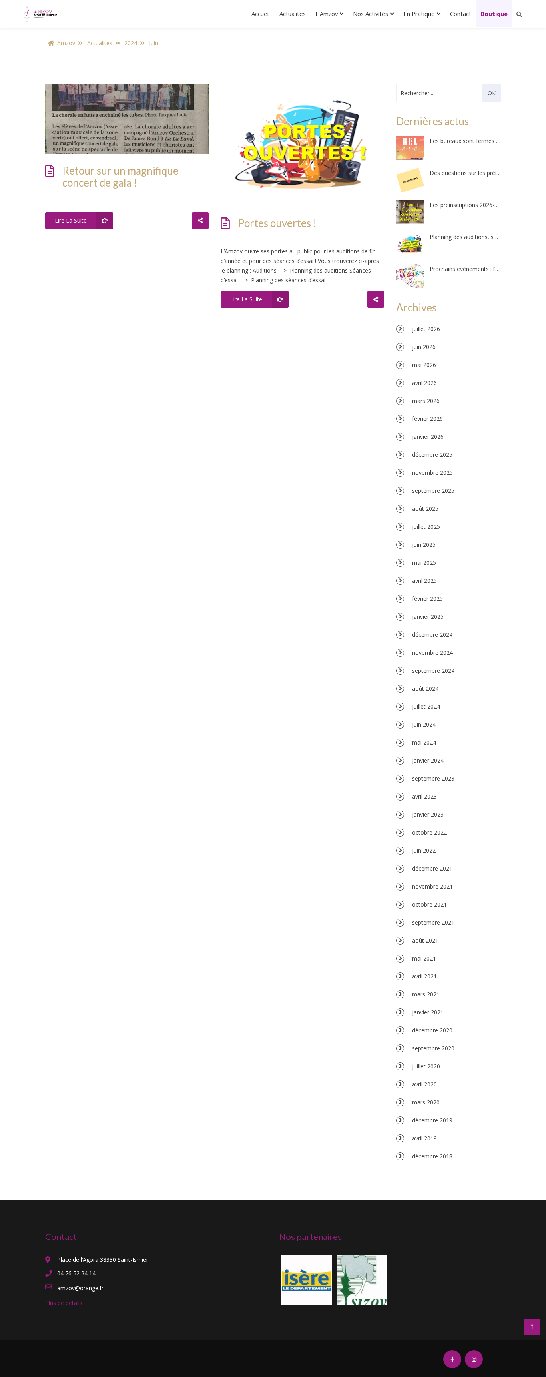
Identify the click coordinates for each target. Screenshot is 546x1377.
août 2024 (425, 688)
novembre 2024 (432, 652)
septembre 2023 (433, 778)
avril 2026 (424, 383)
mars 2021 (426, 994)
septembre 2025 (433, 490)
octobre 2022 (429, 832)
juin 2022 (424, 850)
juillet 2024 (426, 706)
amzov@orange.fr (80, 1288)
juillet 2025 (426, 526)
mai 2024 (424, 742)
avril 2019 (424, 1138)
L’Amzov (326, 14)
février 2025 (427, 598)
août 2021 (425, 940)
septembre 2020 (433, 1048)
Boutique (494, 14)
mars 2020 (426, 1102)
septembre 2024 (433, 670)
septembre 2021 (433, 922)
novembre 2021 (432, 886)
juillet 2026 (426, 329)
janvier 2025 (428, 616)
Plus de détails (63, 1303)
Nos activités (370, 14)
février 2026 (427, 418)
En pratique (419, 14)
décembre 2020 (432, 1030)
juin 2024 (424, 724)
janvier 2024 (428, 760)
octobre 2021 (429, 904)
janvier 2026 (428, 436)
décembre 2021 (432, 868)
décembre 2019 (432, 1120)
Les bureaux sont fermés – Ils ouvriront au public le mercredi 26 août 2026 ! (465, 141)
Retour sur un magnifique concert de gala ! (120, 176)
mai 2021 (424, 958)
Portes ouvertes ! (277, 223)
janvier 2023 (428, 814)
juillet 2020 (426, 1066)
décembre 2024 (432, 634)
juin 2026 (424, 347)
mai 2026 (424, 365)
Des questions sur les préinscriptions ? (465, 173)
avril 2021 (424, 976)
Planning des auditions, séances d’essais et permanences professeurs (465, 237)
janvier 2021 (428, 1012)
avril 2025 (424, 580)
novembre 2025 (432, 472)
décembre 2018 (432, 1156)
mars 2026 (426, 401)
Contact (460, 14)
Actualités (292, 14)
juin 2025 (424, 544)
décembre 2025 (432, 454)
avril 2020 (424, 1084)
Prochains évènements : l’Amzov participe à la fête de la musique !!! (465, 269)
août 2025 (425, 508)
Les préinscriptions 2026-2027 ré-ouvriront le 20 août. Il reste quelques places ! (465, 205)
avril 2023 (424, 796)
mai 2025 (424, 562)
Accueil (260, 14)
